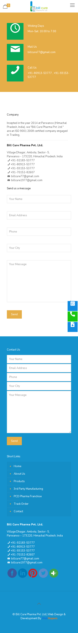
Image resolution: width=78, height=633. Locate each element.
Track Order (21, 504)
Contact (18, 511)
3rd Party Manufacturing (28, 489)
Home (17, 466)
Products (19, 481)
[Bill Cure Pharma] (39, 6)
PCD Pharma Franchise (28, 496)
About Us (19, 474)
